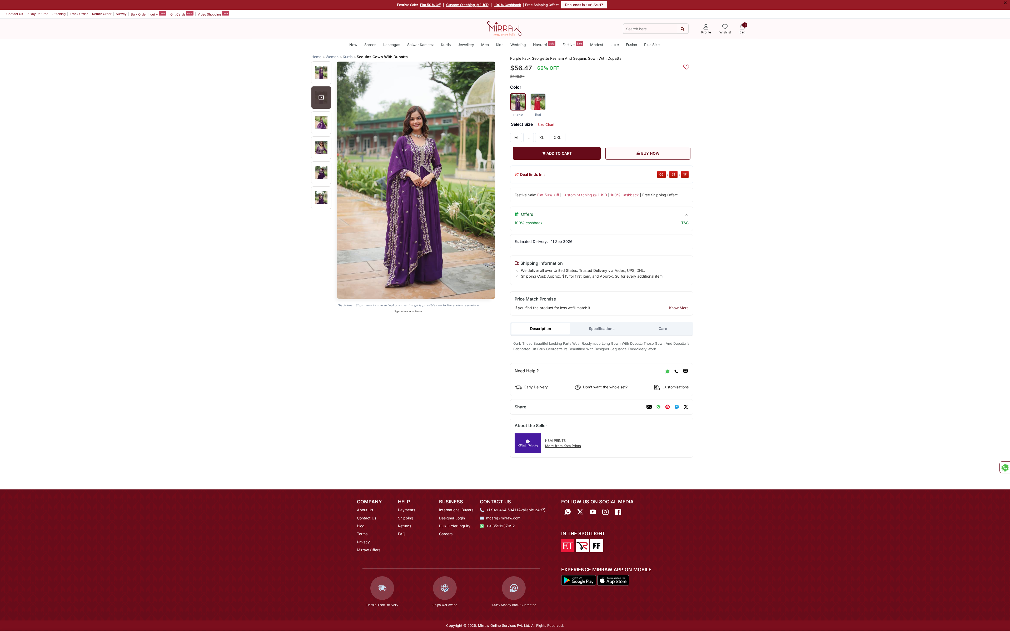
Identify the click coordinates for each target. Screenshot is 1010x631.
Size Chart (546, 124)
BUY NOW (649, 153)
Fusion (631, 44)
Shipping (405, 518)
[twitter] (686, 406)
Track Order (79, 14)
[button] (321, 72)
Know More (679, 308)
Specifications (602, 328)
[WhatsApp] (667, 371)
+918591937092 (500, 526)
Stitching (59, 14)
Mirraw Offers (368, 550)
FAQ (401, 534)
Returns (404, 526)
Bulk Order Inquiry (148, 14)
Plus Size (652, 44)
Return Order (102, 14)
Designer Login (452, 518)
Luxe (614, 44)
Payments (406, 510)
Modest (596, 44)
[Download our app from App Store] (613, 580)
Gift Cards (181, 14)
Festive (572, 44)
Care (663, 328)
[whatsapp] (658, 406)
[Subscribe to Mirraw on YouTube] (593, 511)
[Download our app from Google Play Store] (578, 580)
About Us (365, 510)
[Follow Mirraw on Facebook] (618, 511)
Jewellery (466, 44)
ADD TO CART (558, 153)
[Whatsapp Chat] (1004, 467)
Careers (445, 534)
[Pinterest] (667, 406)
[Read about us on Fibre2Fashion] (596, 545)
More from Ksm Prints (563, 446)
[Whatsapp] (567, 511)
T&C (685, 223)
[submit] (682, 29)
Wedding (518, 44)
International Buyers (456, 510)
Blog (361, 526)
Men (485, 44)
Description (540, 328)
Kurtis (446, 44)
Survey (121, 14)
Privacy (363, 542)
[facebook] (676, 406)
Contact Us (14, 14)
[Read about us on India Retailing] (582, 545)
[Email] (685, 371)
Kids (499, 44)
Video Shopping (213, 14)
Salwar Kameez (420, 44)
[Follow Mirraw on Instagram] (605, 511)
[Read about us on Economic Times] (567, 545)
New (353, 44)
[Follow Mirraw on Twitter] (580, 511)
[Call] (676, 371)
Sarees (370, 44)
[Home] (504, 28)
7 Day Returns (37, 14)
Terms (362, 534)
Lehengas (391, 44)
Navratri (543, 44)
